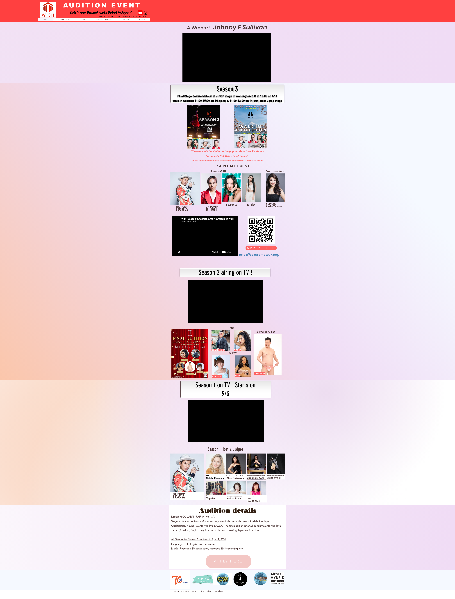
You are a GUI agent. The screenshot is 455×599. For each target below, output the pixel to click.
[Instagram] (145, 12)
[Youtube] (140, 12)
